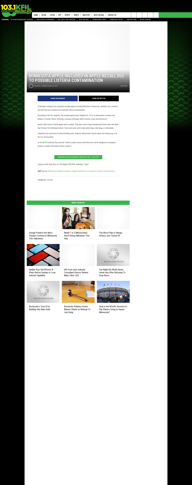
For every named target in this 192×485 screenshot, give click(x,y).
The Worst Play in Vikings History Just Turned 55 (110, 234)
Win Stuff (86, 15)
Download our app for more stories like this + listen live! (78, 157)
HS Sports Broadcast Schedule (22, 19)
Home (36, 15)
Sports (67, 15)
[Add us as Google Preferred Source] (139, 15)
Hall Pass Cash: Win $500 (66, 19)
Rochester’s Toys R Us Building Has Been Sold (39, 308)
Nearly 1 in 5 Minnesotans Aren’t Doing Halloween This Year (77, 235)
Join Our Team (131, 19)
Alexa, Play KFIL (145, 19)
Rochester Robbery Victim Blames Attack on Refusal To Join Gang (77, 309)
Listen (52, 15)
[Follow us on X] (150, 15)
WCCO (49, 115)
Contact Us (112, 15)
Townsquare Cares (99, 19)
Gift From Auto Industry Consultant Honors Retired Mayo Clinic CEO (76, 272)
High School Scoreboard (45, 19)
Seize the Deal (84, 19)
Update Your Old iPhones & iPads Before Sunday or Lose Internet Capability (42, 272)
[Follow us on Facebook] (145, 15)
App (59, 15)
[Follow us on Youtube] (156, 15)
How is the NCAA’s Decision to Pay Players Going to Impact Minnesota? (113, 309)
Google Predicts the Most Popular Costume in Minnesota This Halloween (43, 235)
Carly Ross (37, 86)
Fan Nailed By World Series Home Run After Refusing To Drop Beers (112, 272)
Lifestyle (50, 180)
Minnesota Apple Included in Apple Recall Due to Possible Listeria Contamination (81, 171)
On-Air (43, 15)
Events (76, 15)
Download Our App (116, 19)
